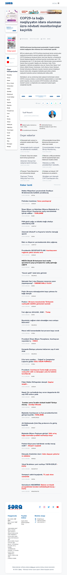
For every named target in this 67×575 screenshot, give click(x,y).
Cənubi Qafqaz (10, 97)
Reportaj (9, 105)
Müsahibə (9, 75)
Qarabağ (9, 91)
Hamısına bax (57, 185)
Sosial (8, 133)
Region (9, 138)
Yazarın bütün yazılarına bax (31, 115)
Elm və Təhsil (10, 83)
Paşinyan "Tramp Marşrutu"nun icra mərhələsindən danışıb (29, 178)
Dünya (8, 78)
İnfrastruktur (10, 86)
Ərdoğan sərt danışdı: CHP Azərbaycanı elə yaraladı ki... (50, 178)
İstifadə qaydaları (25, 522)
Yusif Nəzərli (27, 112)
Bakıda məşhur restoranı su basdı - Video (28, 125)
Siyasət (33, 427)
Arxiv (8, 113)
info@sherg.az (40, 519)
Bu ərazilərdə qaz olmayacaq (29, 130)
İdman (8, 80)
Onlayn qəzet (11, 51)
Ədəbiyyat (9, 124)
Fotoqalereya (10, 111)
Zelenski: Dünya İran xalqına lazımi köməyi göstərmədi (28, 163)
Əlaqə (22, 524)
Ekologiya (9, 144)
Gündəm (33, 203)
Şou (8, 116)
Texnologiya (10, 130)
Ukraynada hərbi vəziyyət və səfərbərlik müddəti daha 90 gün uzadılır (29, 149)
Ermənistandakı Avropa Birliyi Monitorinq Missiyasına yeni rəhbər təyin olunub (51, 150)
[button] (55, 3)
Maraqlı (9, 146)
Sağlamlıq (9, 127)
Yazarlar (9, 102)
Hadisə (33, 479)
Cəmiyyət (33, 226)
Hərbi (8, 135)
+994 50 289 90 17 (41, 522)
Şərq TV (11, 62)
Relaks (8, 119)
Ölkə (8, 141)
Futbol (8, 89)
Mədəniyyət (10, 94)
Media (8, 108)
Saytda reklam (24, 521)
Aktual (8, 122)
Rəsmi (8, 100)
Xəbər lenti (12, 58)
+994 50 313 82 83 (41, 520)
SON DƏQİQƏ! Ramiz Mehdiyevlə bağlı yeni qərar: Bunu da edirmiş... (48, 126)
